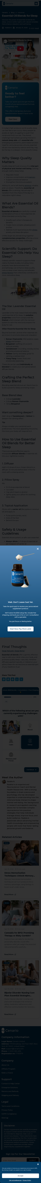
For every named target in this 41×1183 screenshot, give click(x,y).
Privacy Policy (27, 1180)
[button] (38, 1164)
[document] (20, 591)
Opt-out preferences (15, 1180)
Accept (20, 1176)
